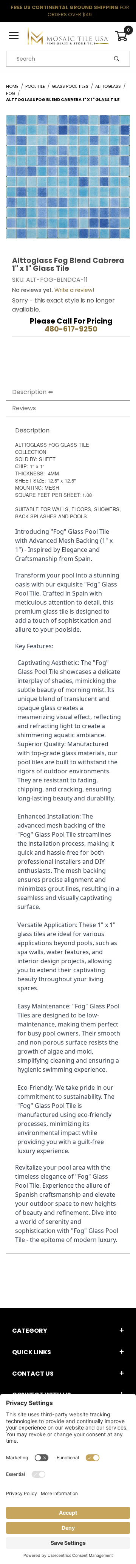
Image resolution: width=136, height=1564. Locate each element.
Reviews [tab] (24, 408)
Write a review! (74, 290)
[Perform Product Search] (117, 58)
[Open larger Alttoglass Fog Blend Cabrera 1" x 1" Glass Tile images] (68, 182)
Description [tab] (29, 392)
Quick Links (31, 1352)
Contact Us (33, 1373)
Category (29, 1330)
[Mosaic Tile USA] (68, 36)
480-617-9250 (71, 329)
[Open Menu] (14, 36)
